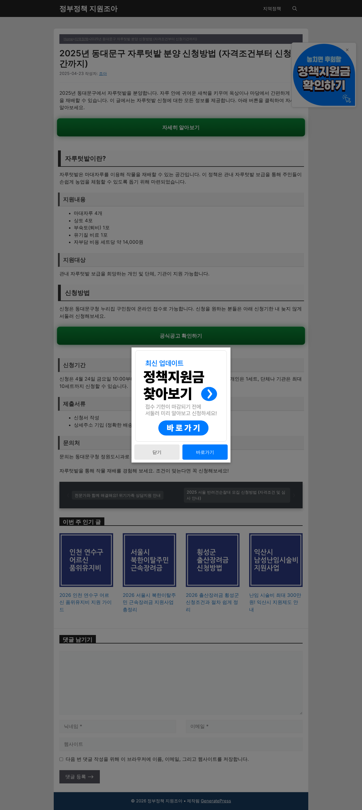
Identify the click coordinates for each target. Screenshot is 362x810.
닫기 (156, 452)
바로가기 (205, 452)
